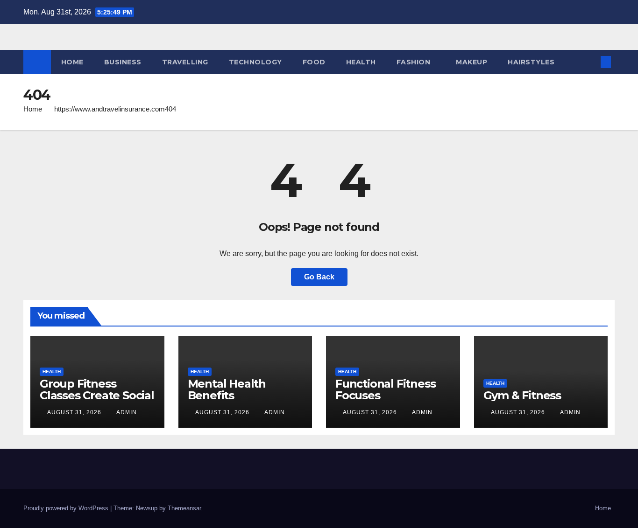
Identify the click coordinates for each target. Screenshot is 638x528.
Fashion (414, 62)
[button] (590, 62)
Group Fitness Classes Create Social (97, 389)
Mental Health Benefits (227, 389)
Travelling (185, 62)
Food (314, 62)
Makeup (471, 62)
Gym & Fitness (522, 395)
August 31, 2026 (75, 412)
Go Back (319, 277)
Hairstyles (531, 62)
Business (123, 62)
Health (361, 62)
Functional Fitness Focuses (385, 389)
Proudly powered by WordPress (66, 508)
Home (72, 62)
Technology (255, 62)
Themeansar (184, 508)
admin (126, 412)
